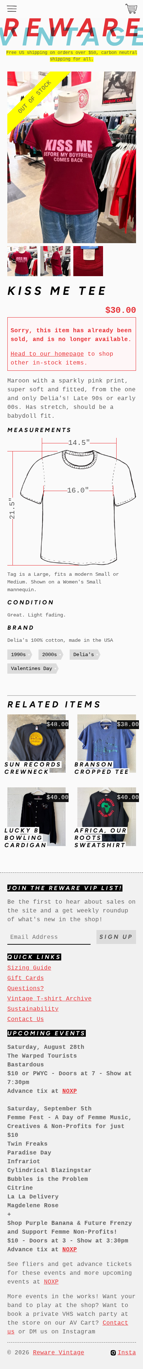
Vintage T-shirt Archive (49, 999)
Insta (127, 1353)
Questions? (25, 988)
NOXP (51, 1282)
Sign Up (116, 936)
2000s (49, 655)
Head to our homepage (47, 354)
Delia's (83, 655)
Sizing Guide (29, 968)
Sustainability (33, 1009)
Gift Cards (25, 978)
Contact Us (25, 1019)
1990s (18, 655)
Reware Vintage (58, 1353)
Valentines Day (31, 668)
